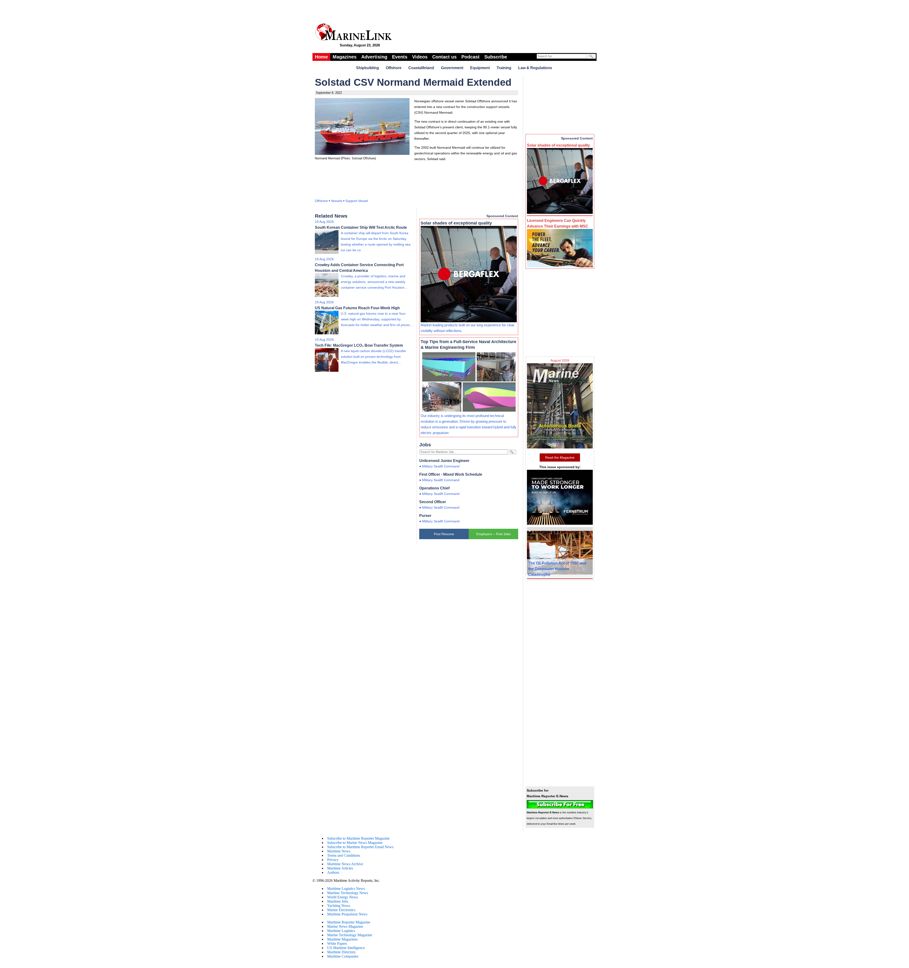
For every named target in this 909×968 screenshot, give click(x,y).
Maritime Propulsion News (347, 914)
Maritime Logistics (341, 931)
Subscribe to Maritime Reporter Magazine (358, 838)
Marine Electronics (341, 910)
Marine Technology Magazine (349, 935)
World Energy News (342, 897)
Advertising (374, 56)
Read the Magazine (560, 457)
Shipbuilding (367, 68)
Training (504, 68)
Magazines (344, 56)
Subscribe (495, 56)
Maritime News (338, 851)
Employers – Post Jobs (493, 534)
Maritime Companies (342, 956)
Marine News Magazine (345, 926)
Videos (420, 56)
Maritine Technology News (347, 893)
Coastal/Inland (421, 68)
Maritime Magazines (342, 939)
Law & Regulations (535, 68)
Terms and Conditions (343, 855)
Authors (333, 872)
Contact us (444, 56)
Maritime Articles (340, 868)
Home (321, 56)
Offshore (393, 68)
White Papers (337, 943)
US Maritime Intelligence (346, 948)
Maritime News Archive (345, 864)
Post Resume (444, 534)
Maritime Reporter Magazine (348, 922)
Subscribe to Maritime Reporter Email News (360, 847)
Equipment (480, 68)
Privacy (333, 860)
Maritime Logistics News (346, 889)
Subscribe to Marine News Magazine (355, 843)
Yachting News (338, 906)
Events (399, 56)
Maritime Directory (341, 952)
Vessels (336, 201)
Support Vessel (356, 201)
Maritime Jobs (337, 901)
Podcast (470, 56)
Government (452, 68)
